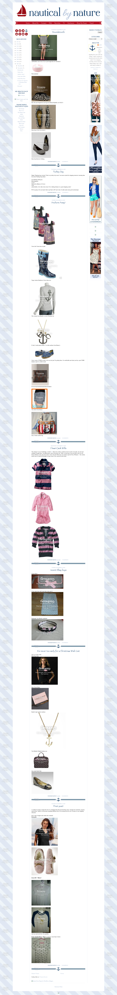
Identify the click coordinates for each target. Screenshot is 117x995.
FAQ (50, 23)
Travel (91, 23)
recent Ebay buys (21, 78)
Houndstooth (20, 70)
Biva (21, 131)
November (20, 68)
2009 (17, 59)
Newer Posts (35, 973)
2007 (17, 64)
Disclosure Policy (58, 987)
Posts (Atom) (43, 977)
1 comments (65, 161)
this (52, 452)
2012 (17, 53)
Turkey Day (20, 72)
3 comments (65, 642)
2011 (17, 55)
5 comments (65, 438)
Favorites (57, 23)
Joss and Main (21, 118)
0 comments (65, 796)
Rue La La (21, 110)
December (20, 66)
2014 (17, 48)
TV (64, 23)
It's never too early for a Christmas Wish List (23, 82)
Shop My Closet (82, 23)
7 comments (65, 559)
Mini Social (21, 123)
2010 (17, 57)
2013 (17, 50)
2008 (17, 61)
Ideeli (21, 120)
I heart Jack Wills (21, 76)
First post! (20, 86)
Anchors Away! (21, 74)
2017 (17, 42)
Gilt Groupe (21, 108)
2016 (17, 44)
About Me (35, 23)
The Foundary (21, 127)
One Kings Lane (21, 112)
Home (28, 23)
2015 (17, 46)
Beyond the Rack (21, 121)
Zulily (21, 114)
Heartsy (21, 129)
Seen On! (21, 125)
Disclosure (70, 23)
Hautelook (21, 116)
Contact (43, 23)
